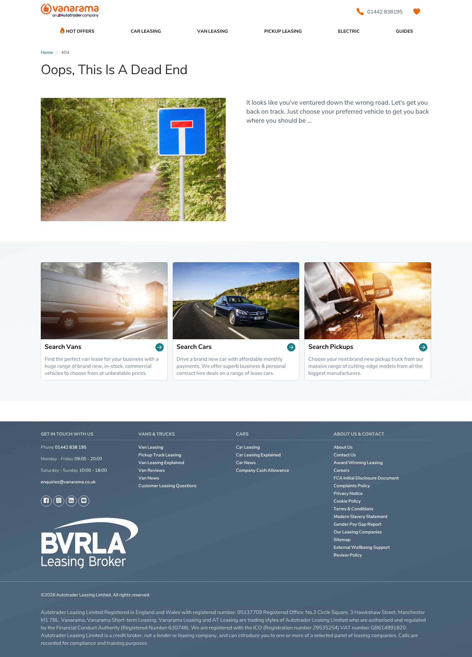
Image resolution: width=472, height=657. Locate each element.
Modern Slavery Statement (361, 516)
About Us (343, 447)
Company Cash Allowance (262, 470)
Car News (246, 462)
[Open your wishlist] (417, 11)
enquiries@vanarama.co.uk (68, 482)
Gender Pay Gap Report (357, 524)
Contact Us (345, 455)
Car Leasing (248, 447)
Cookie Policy (347, 501)
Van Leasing (150, 447)
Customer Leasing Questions (167, 485)
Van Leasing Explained (161, 462)
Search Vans (63, 346)
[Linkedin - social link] (71, 501)
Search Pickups (330, 346)
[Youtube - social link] (84, 501)
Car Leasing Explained (258, 455)
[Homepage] (70, 12)
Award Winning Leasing (358, 462)
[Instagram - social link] (59, 501)
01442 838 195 (70, 447)
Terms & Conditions (353, 509)
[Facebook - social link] (46, 501)
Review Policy (348, 555)
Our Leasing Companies (358, 532)
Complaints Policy (352, 485)
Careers (341, 470)
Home (47, 52)
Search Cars (194, 346)
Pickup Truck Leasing (159, 455)
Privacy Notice (348, 493)
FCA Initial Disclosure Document (366, 478)
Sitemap (342, 539)
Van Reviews (151, 470)
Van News (148, 478)
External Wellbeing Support (362, 547)
